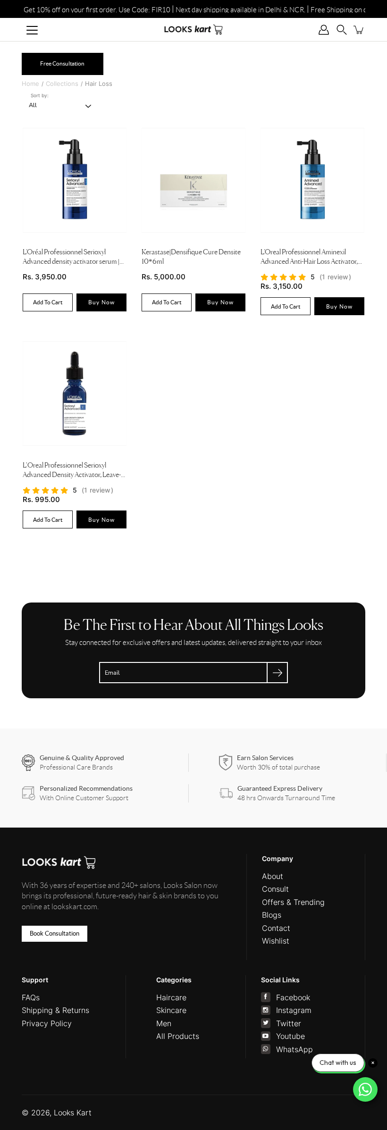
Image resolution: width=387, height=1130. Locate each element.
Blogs (271, 915)
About (272, 876)
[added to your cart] (359, 30)
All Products (177, 1036)
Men (163, 1023)
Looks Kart (73, 1112)
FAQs (31, 997)
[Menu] (32, 30)
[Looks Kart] (193, 29)
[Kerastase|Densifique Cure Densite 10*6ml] (193, 180)
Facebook (293, 997)
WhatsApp (294, 1049)
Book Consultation (54, 933)
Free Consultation (62, 63)
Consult (275, 889)
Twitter (288, 1023)
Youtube (290, 1036)
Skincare (171, 1010)
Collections (62, 83)
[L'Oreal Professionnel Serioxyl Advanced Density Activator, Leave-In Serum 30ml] (74, 393)
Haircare (171, 997)
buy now (101, 302)
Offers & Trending (293, 902)
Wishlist (275, 941)
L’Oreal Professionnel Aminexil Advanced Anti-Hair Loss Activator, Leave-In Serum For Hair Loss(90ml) (312, 258)
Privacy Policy (47, 1023)
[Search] (342, 30)
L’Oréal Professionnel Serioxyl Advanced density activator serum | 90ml (71, 258)
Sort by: (40, 95)
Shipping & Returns (55, 1010)
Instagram (293, 1010)
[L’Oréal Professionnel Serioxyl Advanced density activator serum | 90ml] (74, 180)
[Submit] (277, 672)
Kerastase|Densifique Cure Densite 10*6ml (191, 257)
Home (30, 83)
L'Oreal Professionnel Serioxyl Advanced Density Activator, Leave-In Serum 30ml (74, 471)
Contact (276, 928)
